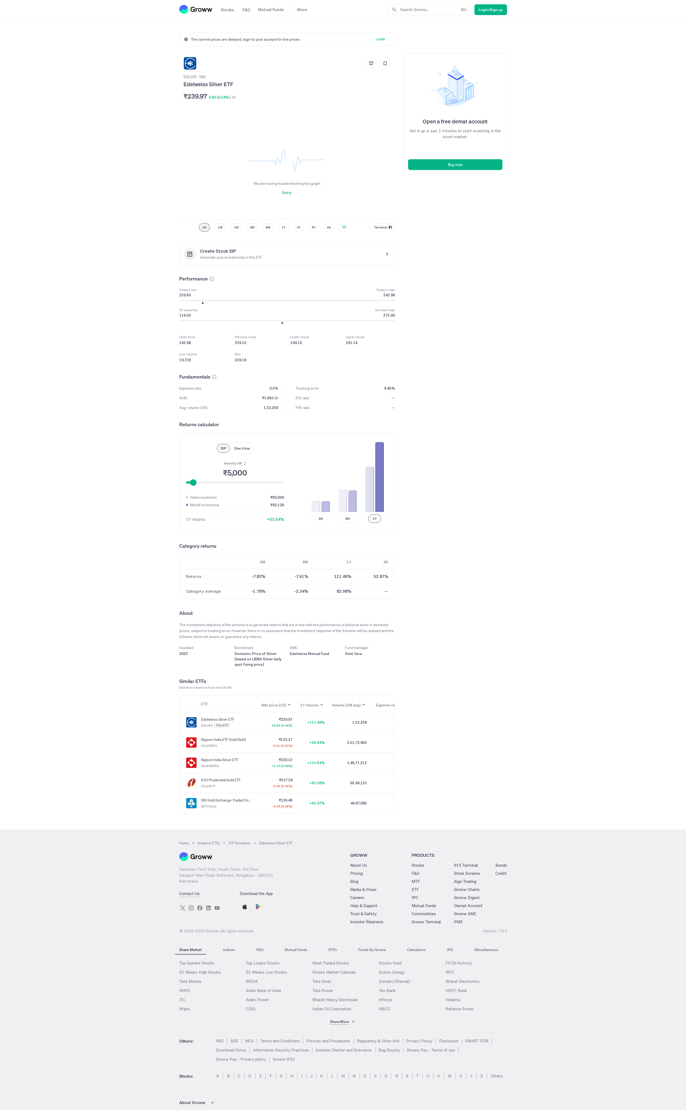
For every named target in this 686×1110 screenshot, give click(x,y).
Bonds (501, 865)
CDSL (251, 1009)
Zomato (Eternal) (394, 981)
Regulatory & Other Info (378, 1041)
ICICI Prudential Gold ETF (221, 780)
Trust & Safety (363, 914)
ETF (415, 889)
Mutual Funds (424, 905)
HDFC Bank (456, 990)
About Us (358, 865)
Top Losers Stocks (263, 963)
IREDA (252, 981)
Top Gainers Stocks (196, 963)
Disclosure (449, 1041)
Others (497, 1076)
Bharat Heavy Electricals (335, 1000)
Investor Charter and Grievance (344, 1050)
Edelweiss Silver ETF (217, 719)
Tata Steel (321, 981)
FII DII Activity (459, 963)
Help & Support (363, 905)
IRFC (450, 972)
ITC (182, 1000)
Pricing (356, 873)
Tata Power (322, 990)
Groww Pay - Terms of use (431, 1050)
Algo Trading (465, 881)
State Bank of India (263, 990)
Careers (357, 897)
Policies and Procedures (328, 1041)
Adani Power (257, 1000)
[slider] (193, 482)
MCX (249, 1041)
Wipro (184, 1009)
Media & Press (363, 889)
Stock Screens (467, 873)
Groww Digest (467, 897)
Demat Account (468, 905)
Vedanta (453, 1000)
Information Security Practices (281, 1050)
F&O (415, 873)
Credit (500, 873)
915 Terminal (466, 865)
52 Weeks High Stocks (200, 972)
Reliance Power (460, 1009)
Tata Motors (190, 981)
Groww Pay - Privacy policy (241, 1059)
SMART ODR (476, 1041)
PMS (458, 922)
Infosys (385, 1000)
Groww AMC (465, 914)
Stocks (418, 865)
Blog (354, 881)
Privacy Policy (419, 1041)
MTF (416, 881)
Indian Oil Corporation (331, 1009)
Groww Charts (467, 889)
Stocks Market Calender (334, 972)
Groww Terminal (426, 922)
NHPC (185, 990)
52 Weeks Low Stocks (266, 972)
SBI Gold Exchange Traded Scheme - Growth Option (226, 800)
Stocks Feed (390, 963)
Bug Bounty (389, 1050)
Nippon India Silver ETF (219, 759)
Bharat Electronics (463, 981)
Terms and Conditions (280, 1041)
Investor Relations (366, 922)
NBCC (384, 1009)
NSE (220, 1041)
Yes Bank (387, 990)
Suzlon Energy (392, 972)
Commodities (424, 914)
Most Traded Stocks (330, 963)
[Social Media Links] (182, 908)
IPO (415, 897)
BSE (234, 1041)
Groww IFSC (284, 1059)
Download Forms (231, 1050)
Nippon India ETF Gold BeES (223, 739)
